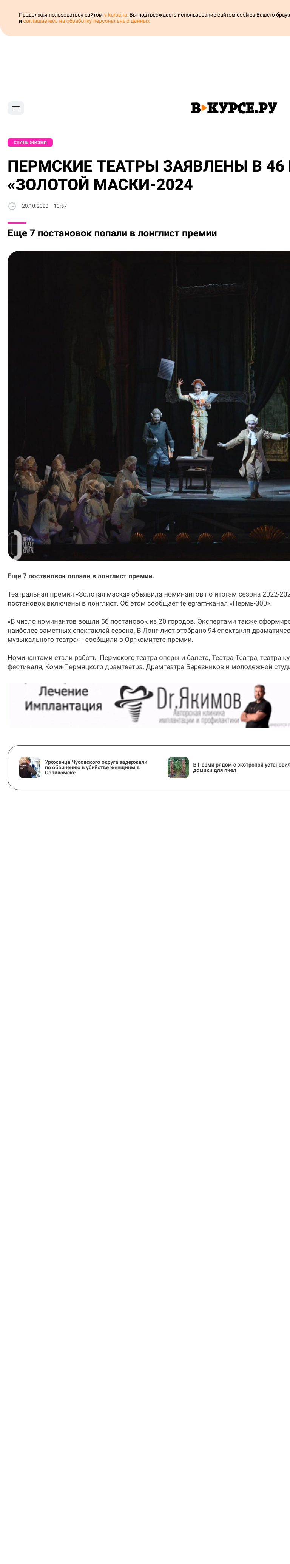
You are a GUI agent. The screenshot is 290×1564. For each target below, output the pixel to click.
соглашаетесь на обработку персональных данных (86, 21)
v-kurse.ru (115, 15)
